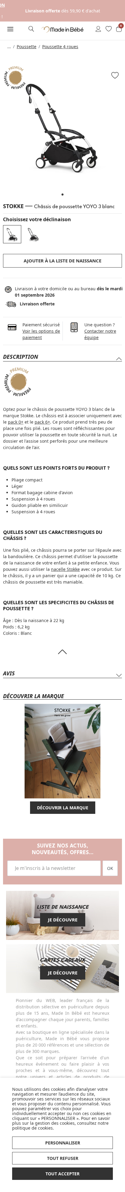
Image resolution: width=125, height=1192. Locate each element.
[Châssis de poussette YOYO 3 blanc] (12, 234)
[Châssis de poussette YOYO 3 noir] (33, 234)
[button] (10, 29)
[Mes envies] (109, 29)
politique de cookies (32, 1128)
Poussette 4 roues (60, 46)
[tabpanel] (62, 124)
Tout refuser (62, 1158)
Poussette (26, 46)
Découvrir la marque (62, 808)
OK (110, 868)
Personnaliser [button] (62, 1143)
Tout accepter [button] (62, 1174)
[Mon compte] (98, 29)
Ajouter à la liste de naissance (62, 261)
